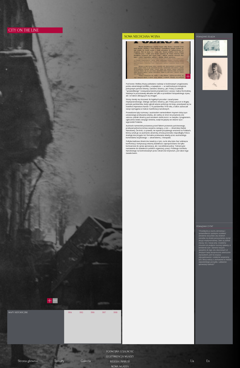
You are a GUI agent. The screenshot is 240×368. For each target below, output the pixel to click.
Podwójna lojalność (120, 351)
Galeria (86, 361)
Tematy (59, 361)
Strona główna (28, 361)
